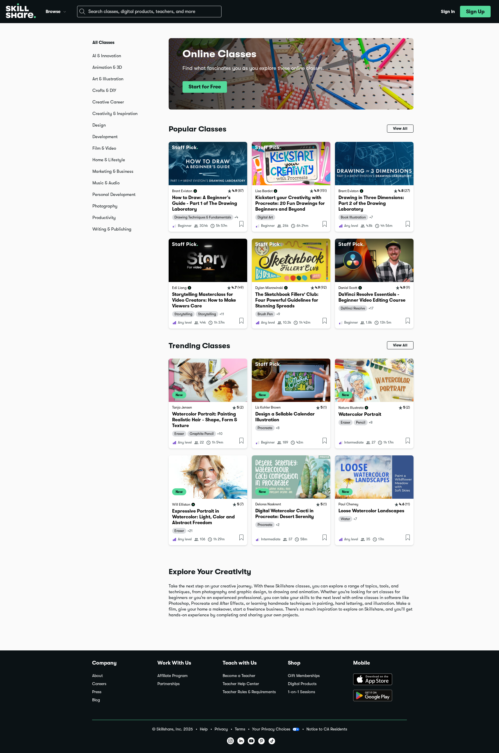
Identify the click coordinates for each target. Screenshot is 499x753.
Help (204, 729)
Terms (240, 729)
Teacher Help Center (241, 684)
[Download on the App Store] (380, 680)
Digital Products (302, 684)
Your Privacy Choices (271, 729)
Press (96, 692)
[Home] (21, 11)
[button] (64, 11)
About (97, 676)
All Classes (103, 42)
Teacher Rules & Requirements (249, 692)
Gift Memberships (304, 676)
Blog (96, 700)
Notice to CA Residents (326, 729)
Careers (99, 684)
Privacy (221, 729)
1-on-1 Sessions (301, 692)
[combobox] (149, 11)
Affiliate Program (172, 676)
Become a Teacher (239, 676)
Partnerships (168, 684)
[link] (208, 187)
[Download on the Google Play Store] (380, 696)
